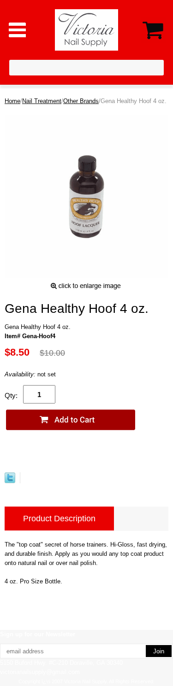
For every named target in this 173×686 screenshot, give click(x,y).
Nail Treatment (41, 101)
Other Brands (81, 101)
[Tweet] (10, 481)
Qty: (11, 395)
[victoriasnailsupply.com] (86, 29)
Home (12, 101)
